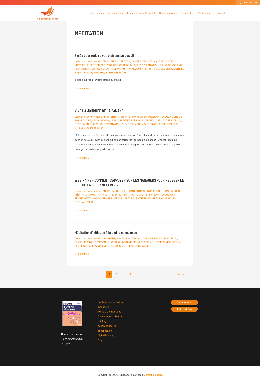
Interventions (114, 13)
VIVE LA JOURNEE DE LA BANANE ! (100, 111)
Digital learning (106, 335)
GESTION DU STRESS (131, 65)
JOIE (102, 124)
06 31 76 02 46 (250, 2)
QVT (138, 68)
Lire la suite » (82, 89)
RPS (144, 68)
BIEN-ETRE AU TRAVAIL (117, 61)
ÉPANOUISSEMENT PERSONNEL (163, 120)
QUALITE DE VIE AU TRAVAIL (119, 68)
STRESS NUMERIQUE (163, 198)
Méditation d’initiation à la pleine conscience (106, 232)
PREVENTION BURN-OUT (88, 68)
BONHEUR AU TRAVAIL (156, 116)
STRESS (169, 68)
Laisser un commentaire (88, 61)
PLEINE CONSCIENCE (171, 65)
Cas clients (186, 13)
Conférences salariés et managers (111, 304)
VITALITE (98, 72)
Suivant (182, 274)
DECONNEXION (100, 120)
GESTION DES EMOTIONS (104, 65)
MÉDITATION (151, 65)
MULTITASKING (98, 194)
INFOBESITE (176, 191)
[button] (184, 302)
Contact (221, 13)
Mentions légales (153, 374)
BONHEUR (137, 116)
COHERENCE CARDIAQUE (146, 61)
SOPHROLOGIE (156, 68)
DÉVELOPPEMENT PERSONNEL (127, 120)
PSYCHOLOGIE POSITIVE (164, 124)
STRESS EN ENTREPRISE (136, 198)
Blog (100, 340)
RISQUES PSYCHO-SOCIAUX (91, 198)
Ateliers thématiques (109, 311)
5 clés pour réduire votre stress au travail (104, 55)
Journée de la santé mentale (141, 13)
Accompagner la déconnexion (107, 328)
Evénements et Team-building (110, 319)
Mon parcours (96, 13)
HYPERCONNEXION (158, 191)
